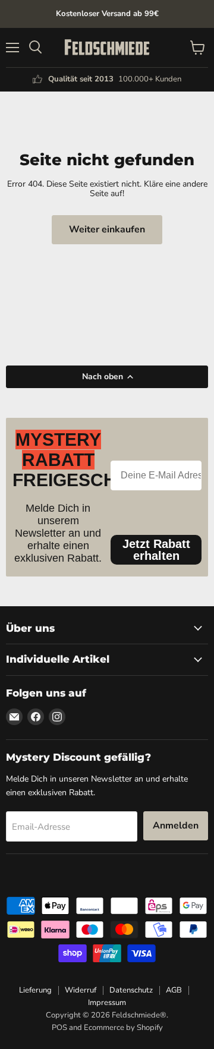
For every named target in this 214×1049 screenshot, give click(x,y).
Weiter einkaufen (107, 229)
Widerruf (80, 990)
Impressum (107, 1002)
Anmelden (176, 825)
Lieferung (35, 990)
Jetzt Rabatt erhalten (156, 549)
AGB (174, 990)
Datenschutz (131, 990)
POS (59, 1027)
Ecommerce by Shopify (123, 1027)
